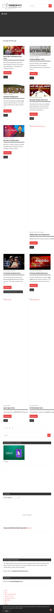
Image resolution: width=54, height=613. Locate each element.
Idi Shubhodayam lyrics (36, 408)
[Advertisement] (27, 27)
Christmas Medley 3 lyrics (37, 59)
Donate (6, 604)
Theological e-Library (10, 598)
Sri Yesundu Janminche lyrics (11, 273)
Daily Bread (7, 600)
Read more (7, 72)
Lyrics (5, 77)
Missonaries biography (10, 594)
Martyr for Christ (9, 596)
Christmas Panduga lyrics (10, 97)
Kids (6, 602)
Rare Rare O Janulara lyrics (11, 140)
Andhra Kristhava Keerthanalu (11, 291)
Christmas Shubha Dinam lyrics (39, 273)
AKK (6, 592)
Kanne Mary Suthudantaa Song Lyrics (12, 57)
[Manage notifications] (51, 610)
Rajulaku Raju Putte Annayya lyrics (40, 235)
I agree (6, 611)
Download (28, 527)
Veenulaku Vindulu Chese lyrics (39, 100)
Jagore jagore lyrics (9, 408)
